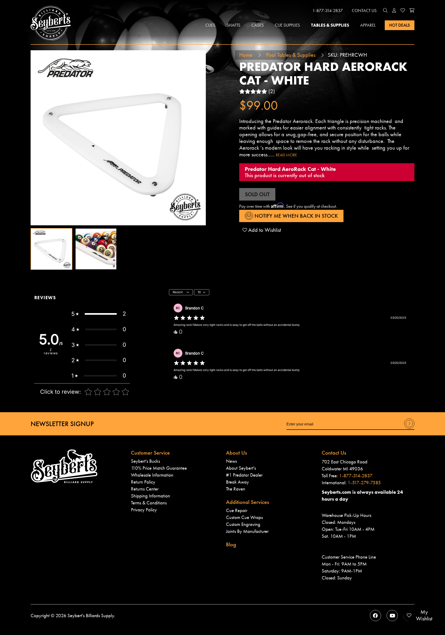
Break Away (237, 482)
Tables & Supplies (330, 25)
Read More (286, 154)
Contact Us (364, 10)
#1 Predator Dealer (244, 475)
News (231, 461)
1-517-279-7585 (364, 482)
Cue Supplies (287, 25)
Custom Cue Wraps (244, 517)
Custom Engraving (243, 524)
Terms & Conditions (149, 503)
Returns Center (145, 489)
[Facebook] (375, 615)
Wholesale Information (152, 475)
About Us (236, 452)
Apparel (368, 25)
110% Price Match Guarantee (159, 468)
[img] (189, 318)
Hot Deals (399, 25)
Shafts (233, 25)
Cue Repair (236, 510)
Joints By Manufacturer (247, 531)
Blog (231, 544)
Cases (257, 25)
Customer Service (150, 452)
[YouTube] (392, 615)
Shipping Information (150, 496)
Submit (409, 428)
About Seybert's (241, 468)
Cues (210, 25)
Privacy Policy (144, 509)
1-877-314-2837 (327, 10)
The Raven (235, 489)
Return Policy (143, 482)
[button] (385, 10)
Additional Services (247, 502)
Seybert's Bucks (145, 461)
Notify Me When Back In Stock (295, 215)
